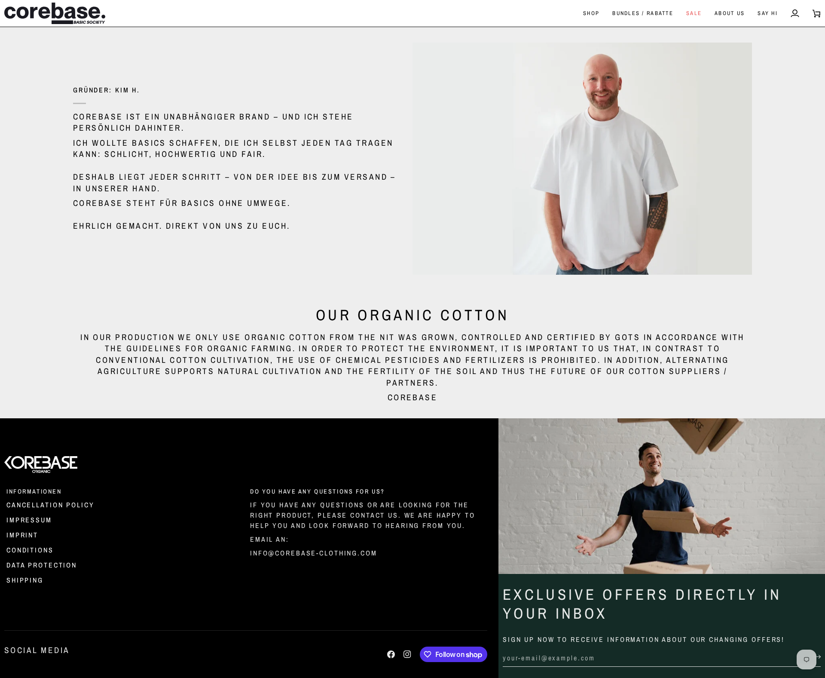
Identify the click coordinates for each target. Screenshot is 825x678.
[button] (591, 13)
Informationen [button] (33, 491)
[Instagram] (407, 654)
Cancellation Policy (50, 504)
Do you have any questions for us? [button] (317, 491)
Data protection (41, 565)
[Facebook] (391, 654)
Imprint (22, 535)
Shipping (24, 580)
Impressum (29, 520)
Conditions (30, 550)
